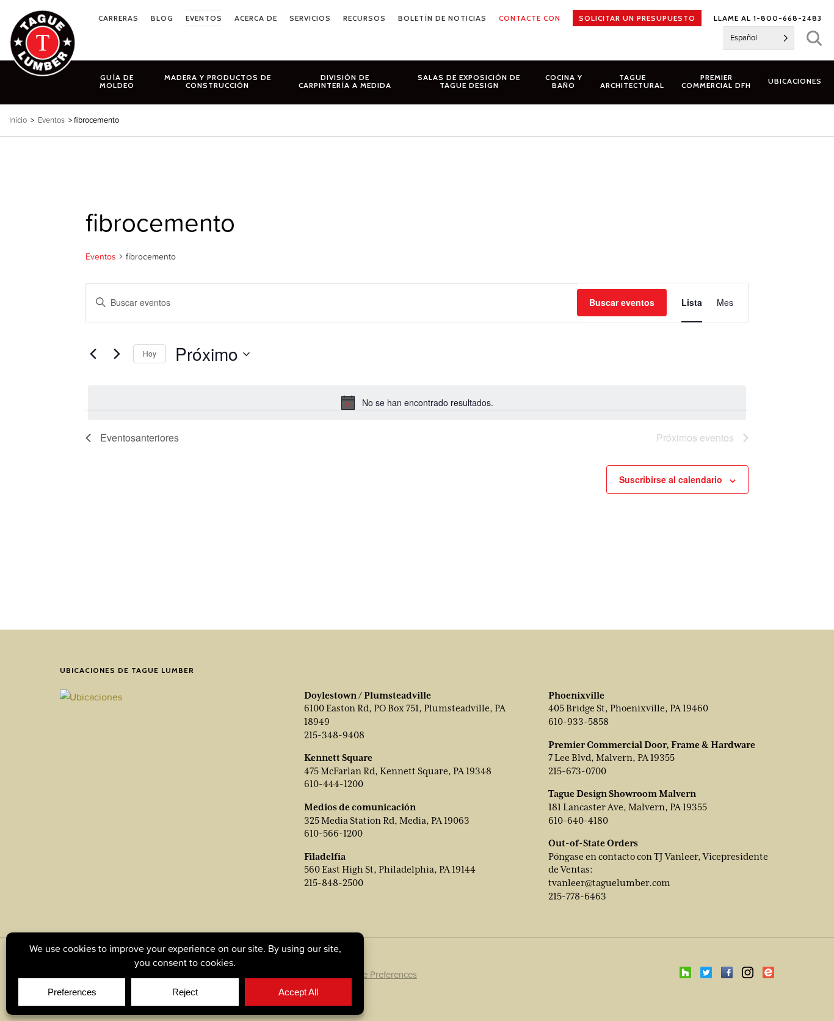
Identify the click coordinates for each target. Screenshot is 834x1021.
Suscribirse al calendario (670, 479)
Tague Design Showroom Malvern (622, 793)
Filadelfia (325, 856)
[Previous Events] (92, 354)
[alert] (417, 402)
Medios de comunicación (360, 807)
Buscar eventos (622, 302)
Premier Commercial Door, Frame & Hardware (651, 744)
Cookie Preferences (378, 974)
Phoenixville (576, 695)
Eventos (100, 257)
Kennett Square (338, 757)
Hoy (149, 353)
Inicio (18, 120)
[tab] (218, 81)
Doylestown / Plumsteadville (367, 695)
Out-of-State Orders (593, 843)
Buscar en (814, 38)
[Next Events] (116, 354)
